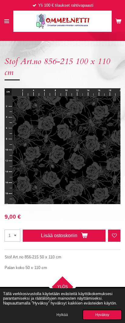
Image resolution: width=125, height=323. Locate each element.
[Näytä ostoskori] (118, 21)
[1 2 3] (12, 236)
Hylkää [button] (62, 315)
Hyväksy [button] (102, 315)
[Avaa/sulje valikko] (6, 21)
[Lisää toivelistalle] (114, 236)
